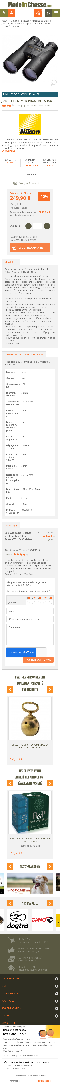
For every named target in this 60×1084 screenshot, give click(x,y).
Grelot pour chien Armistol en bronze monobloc (30, 746)
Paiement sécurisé (30, 957)
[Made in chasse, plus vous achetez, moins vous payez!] (30, 4)
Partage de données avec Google (20, 1068)
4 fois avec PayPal (27, 960)
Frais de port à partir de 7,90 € (33, 942)
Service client (27, 967)
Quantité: (15, 225)
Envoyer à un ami (29, 183)
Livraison (24, 939)
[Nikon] (30, 124)
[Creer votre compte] (4, 13)
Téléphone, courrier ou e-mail (32, 969)
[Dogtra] (17, 920)
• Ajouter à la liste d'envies (23, 239)
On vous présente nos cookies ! (19, 1065)
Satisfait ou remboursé (34, 948)
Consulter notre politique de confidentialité (20, 1056)
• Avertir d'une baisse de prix (24, 236)
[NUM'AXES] (30, 883)
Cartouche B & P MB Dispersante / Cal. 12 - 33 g (30, 840)
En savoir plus (8, 150)
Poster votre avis (38, 659)
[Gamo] (42, 920)
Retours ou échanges (28, 951)
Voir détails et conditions (22, 214)
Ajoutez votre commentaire (36, 105)
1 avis (17, 105)
